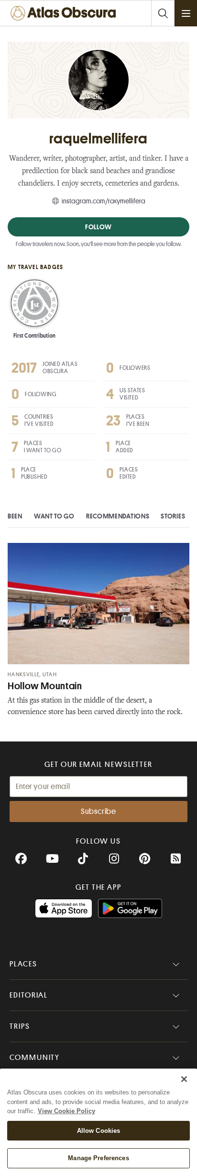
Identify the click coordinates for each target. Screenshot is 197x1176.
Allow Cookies (98, 1130)
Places (23, 964)
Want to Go (54, 516)
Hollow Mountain (45, 686)
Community (35, 1057)
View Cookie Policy (66, 1111)
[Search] (162, 13)
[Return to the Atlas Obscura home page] (65, 13)
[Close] (184, 1079)
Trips (20, 1026)
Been (15, 516)
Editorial (29, 995)
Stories (173, 516)
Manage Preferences (98, 1158)
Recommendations (118, 516)
